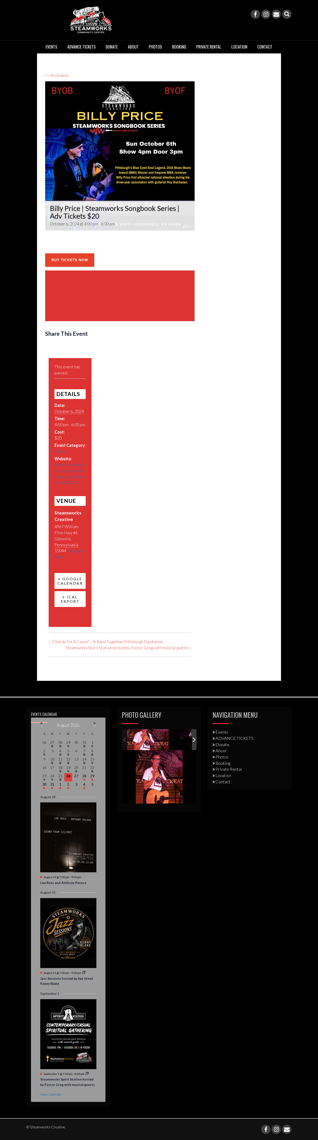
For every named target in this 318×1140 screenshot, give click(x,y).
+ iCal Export (70, 599)
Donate (112, 47)
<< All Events (57, 75)
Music (59, 451)
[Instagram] (266, 14)
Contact (264, 47)
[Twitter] (61, 347)
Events (51, 47)
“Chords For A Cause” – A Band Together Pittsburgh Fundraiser (106, 641)
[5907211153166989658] (148, 740)
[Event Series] (83, 973)
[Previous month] (41, 725)
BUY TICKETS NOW (69, 260)
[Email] (276, 14)
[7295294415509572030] (190, 740)
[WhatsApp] (84, 347)
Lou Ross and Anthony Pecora (63, 883)
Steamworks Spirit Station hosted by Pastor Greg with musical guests (128, 647)
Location (239, 47)
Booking (179, 47)
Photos (155, 47)
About (133, 47)
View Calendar (50, 1094)
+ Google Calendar (70, 581)
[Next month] (94, 725)
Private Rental (208, 47)
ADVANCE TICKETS (81, 47)
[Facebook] (255, 14)
